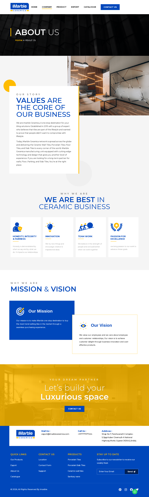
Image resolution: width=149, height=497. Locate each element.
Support (42, 471)
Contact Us (110, 7)
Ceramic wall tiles (75, 471)
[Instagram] (125, 489)
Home (34, 7)
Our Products (16, 460)
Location (43, 460)
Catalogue (90, 7)
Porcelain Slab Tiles (76, 465)
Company (47, 7)
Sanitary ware (74, 476)
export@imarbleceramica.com (55, 434)
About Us (14, 471)
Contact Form (45, 465)
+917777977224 (85, 434)
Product (61, 7)
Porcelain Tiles (74, 460)
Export (75, 7)
